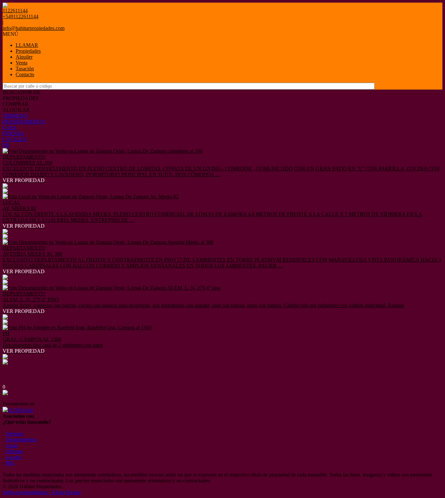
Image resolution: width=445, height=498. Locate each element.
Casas (12, 445)
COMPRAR (16, 104)
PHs (10, 463)
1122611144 (20, 410)
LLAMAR (27, 45)
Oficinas (14, 451)
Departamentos (21, 439)
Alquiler (24, 57)
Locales (14, 457)
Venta (21, 62)
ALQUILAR (16, 110)
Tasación (25, 68)
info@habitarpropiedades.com (34, 28)
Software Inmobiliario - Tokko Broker (42, 492)
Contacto (25, 74)
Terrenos (14, 433)
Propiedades (28, 51)
